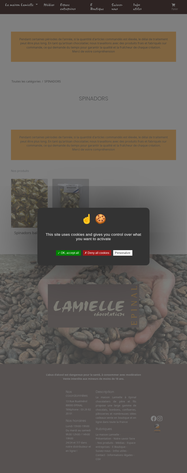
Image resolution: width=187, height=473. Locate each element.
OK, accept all (69, 252)
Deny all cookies (98, 252)
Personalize (122, 252)
